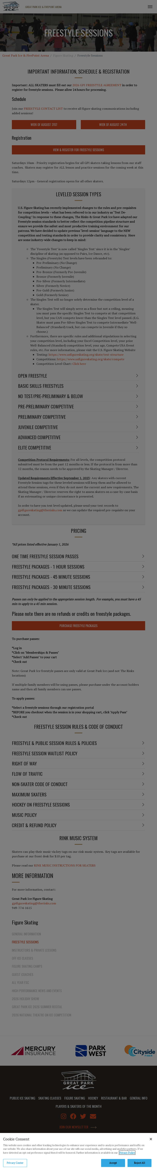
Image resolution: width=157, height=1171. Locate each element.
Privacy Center (15, 1163)
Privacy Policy (127, 1152)
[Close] (151, 1139)
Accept (113, 1163)
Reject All (139, 1163)
